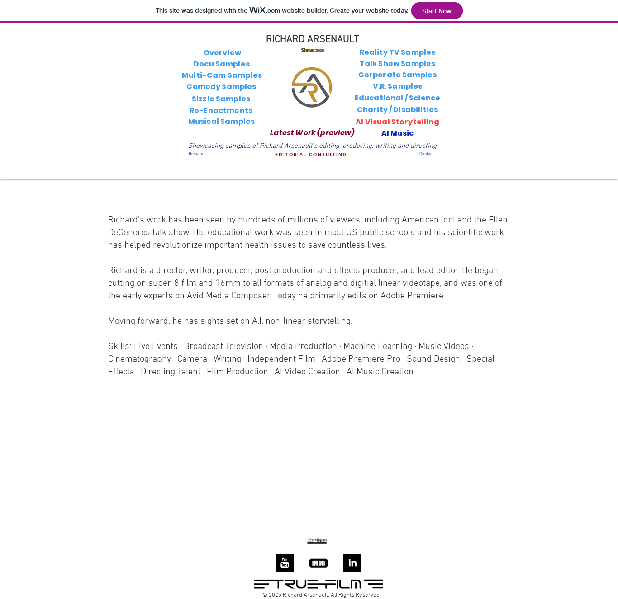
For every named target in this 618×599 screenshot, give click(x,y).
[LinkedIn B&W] (352, 563)
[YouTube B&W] (285, 563)
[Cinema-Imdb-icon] (318, 563)
